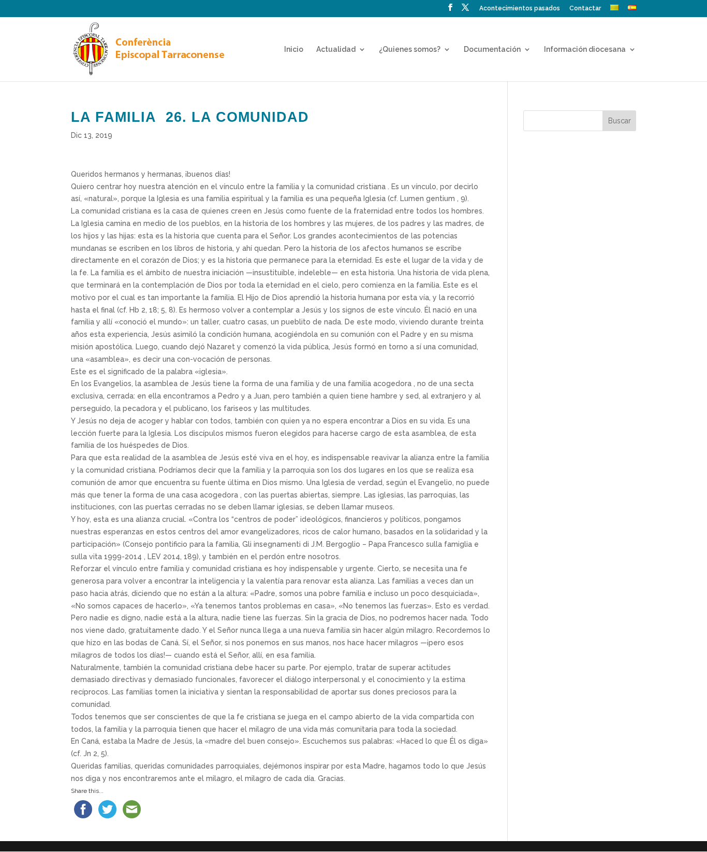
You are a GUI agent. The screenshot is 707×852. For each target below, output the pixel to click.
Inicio (293, 49)
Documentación (492, 49)
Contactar (585, 8)
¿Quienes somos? (409, 49)
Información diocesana (585, 49)
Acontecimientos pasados (519, 8)
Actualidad (336, 49)
